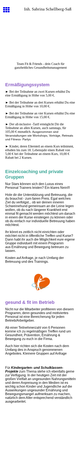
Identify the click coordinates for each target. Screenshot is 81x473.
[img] (40, 39)
